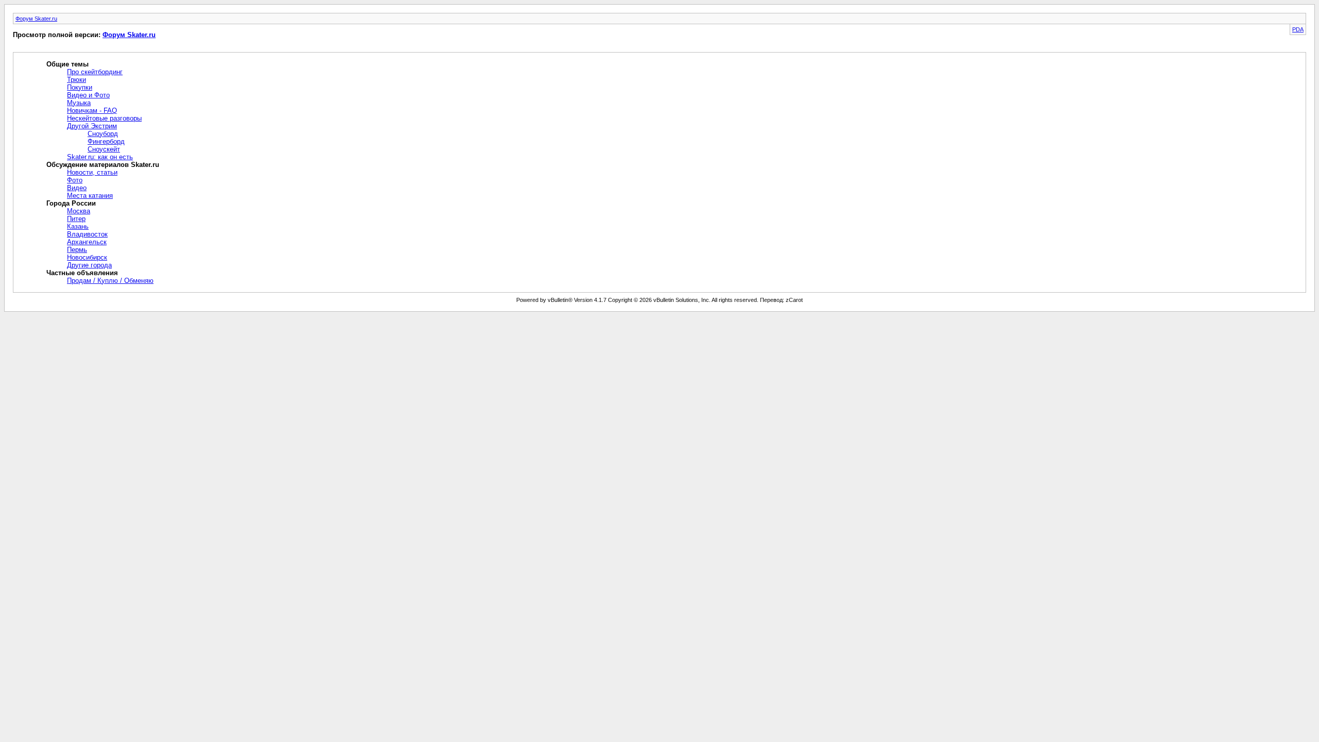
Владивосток (87, 234)
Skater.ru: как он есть (100, 157)
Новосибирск (87, 257)
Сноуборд (103, 134)
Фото (74, 180)
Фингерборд (106, 141)
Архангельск (87, 242)
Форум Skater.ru (36, 18)
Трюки (76, 79)
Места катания (90, 195)
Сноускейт (104, 149)
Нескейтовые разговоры (104, 118)
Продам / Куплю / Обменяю (110, 280)
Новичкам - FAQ (92, 110)
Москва (78, 211)
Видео (77, 188)
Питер (76, 219)
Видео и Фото (88, 95)
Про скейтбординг (95, 72)
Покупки (79, 87)
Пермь (77, 250)
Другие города (89, 265)
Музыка (79, 103)
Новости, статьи (92, 172)
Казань (78, 226)
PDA (1298, 29)
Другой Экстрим (92, 126)
